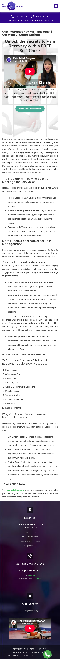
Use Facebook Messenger (41, 20)
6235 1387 (31, 576)
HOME (41, 649)
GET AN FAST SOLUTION (23, 649)
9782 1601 (36, 579)
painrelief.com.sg (15, 490)
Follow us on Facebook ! (18, 20)
